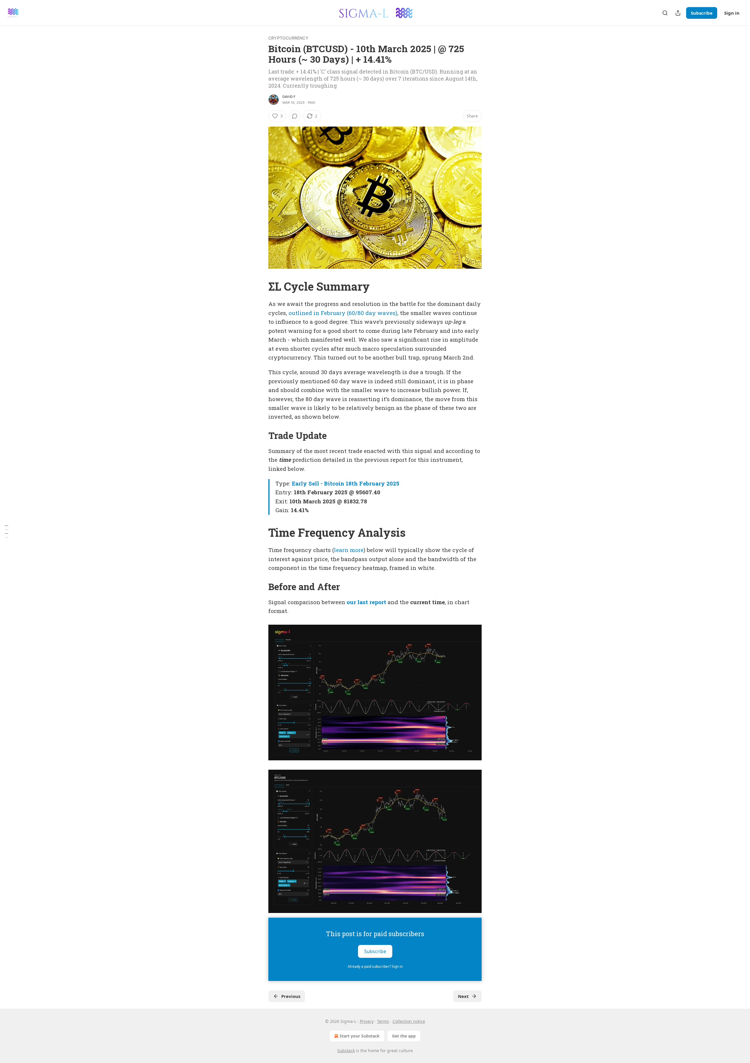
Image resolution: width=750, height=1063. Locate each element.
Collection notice (409, 1021)
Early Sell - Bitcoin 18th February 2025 (345, 483)
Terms (383, 1021)
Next (463, 996)
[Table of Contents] (6, 531)
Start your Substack (360, 1036)
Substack (346, 1050)
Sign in (731, 13)
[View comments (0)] (295, 116)
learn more (349, 549)
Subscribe (701, 13)
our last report (366, 602)
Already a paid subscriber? (375, 966)
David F (288, 97)
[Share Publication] (678, 13)
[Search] (665, 13)
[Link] (260, 286)
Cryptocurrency (288, 37)
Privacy (367, 1021)
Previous (290, 996)
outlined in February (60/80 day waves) (343, 312)
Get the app (404, 1036)
